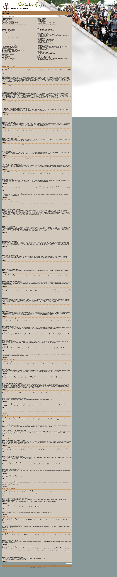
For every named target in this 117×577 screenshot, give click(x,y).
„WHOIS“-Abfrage (7, 548)
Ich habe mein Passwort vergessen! (7, 25)
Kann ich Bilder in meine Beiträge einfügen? (8, 58)
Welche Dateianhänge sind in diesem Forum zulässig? (45, 52)
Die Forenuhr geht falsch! (6, 32)
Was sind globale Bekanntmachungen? (8, 59)
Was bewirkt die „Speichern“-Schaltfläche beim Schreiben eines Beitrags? (13, 50)
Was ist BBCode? (4, 55)
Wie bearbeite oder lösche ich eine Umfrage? (9, 45)
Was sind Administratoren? (41, 19)
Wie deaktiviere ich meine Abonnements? (43, 49)
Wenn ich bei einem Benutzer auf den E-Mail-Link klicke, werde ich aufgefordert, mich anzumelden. (16, 37)
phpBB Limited (61, 166)
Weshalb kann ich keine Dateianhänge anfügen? (9, 47)
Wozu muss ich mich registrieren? (7, 19)
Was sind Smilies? (5, 57)
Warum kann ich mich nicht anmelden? (8, 23)
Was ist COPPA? (4, 20)
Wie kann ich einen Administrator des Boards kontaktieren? (46, 59)
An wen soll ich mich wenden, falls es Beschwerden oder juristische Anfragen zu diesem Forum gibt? (52, 58)
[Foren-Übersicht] (6, 6)
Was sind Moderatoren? (41, 20)
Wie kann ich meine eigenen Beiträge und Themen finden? (46, 43)
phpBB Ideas (49, 541)
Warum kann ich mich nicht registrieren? (8, 21)
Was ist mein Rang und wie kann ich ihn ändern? (9, 36)
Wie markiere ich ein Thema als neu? (7, 52)
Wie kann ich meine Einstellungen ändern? (8, 30)
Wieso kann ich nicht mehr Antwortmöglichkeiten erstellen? (11, 44)
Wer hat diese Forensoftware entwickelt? (43, 56)
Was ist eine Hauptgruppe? (41, 25)
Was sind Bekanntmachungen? (7, 60)
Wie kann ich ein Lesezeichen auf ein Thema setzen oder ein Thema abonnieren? (49, 47)
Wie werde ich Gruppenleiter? (41, 23)
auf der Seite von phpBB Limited (33, 535)
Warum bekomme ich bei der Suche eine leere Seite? (45, 41)
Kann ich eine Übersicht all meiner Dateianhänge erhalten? (46, 53)
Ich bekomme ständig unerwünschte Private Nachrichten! (45, 30)
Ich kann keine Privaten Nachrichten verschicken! (44, 29)
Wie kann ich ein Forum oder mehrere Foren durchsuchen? (46, 39)
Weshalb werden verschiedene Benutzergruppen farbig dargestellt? (47, 24)
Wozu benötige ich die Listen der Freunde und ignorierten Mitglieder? (47, 34)
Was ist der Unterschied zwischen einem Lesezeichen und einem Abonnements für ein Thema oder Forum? (53, 46)
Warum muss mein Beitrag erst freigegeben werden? (10, 51)
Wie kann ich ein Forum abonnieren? (42, 48)
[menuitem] (9, 11)
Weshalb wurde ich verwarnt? (6, 48)
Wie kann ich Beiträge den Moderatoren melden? (9, 49)
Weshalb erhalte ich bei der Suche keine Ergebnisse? (45, 40)
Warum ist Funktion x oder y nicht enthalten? (44, 57)
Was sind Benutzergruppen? (41, 21)
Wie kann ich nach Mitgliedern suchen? (43, 42)
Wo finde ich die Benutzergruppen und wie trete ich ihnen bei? (46, 22)
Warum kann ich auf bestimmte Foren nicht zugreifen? (10, 46)
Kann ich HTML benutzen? (6, 56)
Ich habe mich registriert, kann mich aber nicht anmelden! (10, 22)
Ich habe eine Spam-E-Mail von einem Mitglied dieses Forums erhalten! (47, 31)
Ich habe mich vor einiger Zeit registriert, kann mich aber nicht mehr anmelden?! (14, 24)
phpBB (34, 567)
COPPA (56, 93)
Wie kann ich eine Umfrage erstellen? (7, 43)
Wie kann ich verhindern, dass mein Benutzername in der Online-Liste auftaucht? (14, 31)
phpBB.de (69, 166)
